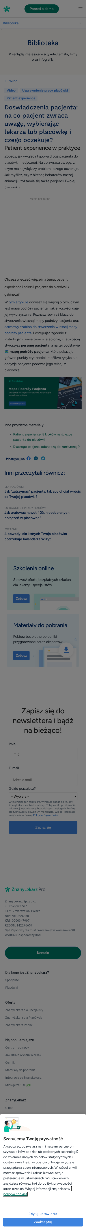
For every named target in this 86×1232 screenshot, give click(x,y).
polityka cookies (15, 1194)
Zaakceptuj (43, 1222)
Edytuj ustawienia (43, 1214)
